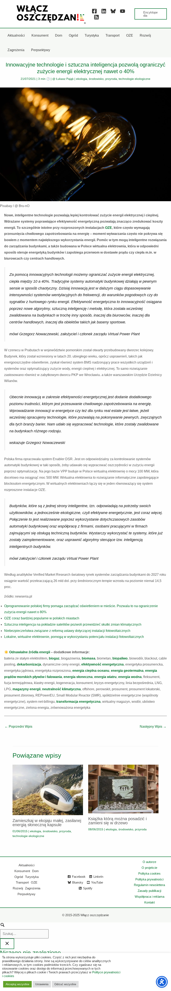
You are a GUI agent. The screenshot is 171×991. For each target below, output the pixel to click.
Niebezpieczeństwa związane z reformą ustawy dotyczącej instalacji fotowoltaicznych (67, 630)
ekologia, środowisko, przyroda (96, 78)
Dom (35, 871)
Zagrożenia (32, 888)
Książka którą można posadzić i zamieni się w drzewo (117, 820)
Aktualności (26, 865)
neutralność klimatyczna (61, 689)
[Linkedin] (103, 11)
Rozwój (18, 888)
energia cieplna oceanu (90, 670)
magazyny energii (26, 689)
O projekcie (149, 867)
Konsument (22, 871)
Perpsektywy (26, 894)
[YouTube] (122, 11)
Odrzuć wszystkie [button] (65, 984)
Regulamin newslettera (149, 885)
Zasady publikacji (149, 890)
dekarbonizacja (29, 664)
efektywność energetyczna (102, 664)
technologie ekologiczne (134, 78)
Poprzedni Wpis (18, 726)
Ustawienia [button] (41, 984)
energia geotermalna (127, 670)
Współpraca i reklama (149, 896)
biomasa (88, 658)
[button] (151, 14)
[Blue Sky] (113, 11)
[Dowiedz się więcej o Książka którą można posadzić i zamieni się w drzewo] (123, 788)
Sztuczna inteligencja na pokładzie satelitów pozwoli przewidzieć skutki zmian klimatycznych (72, 624)
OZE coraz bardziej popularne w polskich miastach (41, 618)
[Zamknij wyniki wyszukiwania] (7, 943)
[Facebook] (94, 11)
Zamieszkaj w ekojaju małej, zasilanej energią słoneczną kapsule (47, 822)
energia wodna (130, 677)
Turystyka (32, 877)
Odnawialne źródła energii (29, 652)
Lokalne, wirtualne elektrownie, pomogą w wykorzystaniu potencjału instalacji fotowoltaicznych (74, 636)
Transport (22, 882)
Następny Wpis (153, 726)
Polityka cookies (149, 873)
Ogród (18, 877)
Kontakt (149, 902)
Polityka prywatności (149, 879)
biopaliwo (120, 658)
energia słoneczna (78, 677)
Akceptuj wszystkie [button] (17, 984)
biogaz (54, 658)
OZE (108, 227)
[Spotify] (96, 17)
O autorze (149, 862)
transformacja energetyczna (78, 701)
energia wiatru (105, 677)
